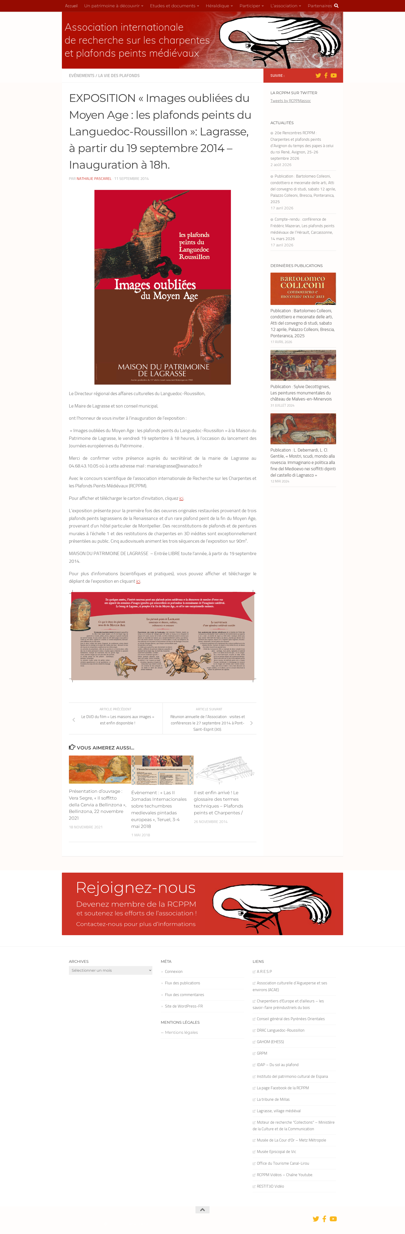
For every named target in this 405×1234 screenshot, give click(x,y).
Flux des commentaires (184, 994)
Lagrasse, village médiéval (279, 1110)
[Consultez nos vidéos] (333, 75)
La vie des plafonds (119, 75)
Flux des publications (182, 983)
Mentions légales (181, 1032)
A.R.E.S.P (264, 971)
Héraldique (217, 5)
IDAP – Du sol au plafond (278, 1064)
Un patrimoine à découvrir (112, 5)
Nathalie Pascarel (94, 178)
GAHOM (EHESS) (270, 1041)
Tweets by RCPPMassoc (290, 100)
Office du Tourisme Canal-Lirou (283, 1163)
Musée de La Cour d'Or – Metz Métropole (291, 1140)
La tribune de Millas (273, 1099)
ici (181, 498)
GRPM (262, 1053)
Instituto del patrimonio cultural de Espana (292, 1076)
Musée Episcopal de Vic (276, 1151)
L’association (283, 5)
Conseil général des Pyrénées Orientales (291, 1018)
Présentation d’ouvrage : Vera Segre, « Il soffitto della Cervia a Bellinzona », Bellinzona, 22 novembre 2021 (97, 804)
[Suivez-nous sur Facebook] (326, 75)
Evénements (81, 75)
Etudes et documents (172, 5)
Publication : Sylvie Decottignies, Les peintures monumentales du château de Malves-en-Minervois (301, 393)
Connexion (174, 971)
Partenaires (320, 5)
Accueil (71, 5)
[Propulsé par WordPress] (106, 1224)
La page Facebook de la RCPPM (283, 1088)
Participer (250, 5)
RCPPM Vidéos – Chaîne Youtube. (285, 1174)
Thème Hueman (138, 1224)
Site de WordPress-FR (184, 1006)
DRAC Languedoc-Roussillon (280, 1030)
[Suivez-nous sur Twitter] (318, 75)
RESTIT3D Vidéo (270, 1186)
